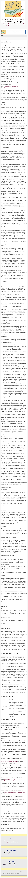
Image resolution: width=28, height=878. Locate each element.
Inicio (3, 38)
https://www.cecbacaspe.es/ (9, 87)
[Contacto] (4, 841)
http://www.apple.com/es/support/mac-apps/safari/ (14, 792)
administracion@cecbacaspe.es (12, 842)
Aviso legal (10, 852)
